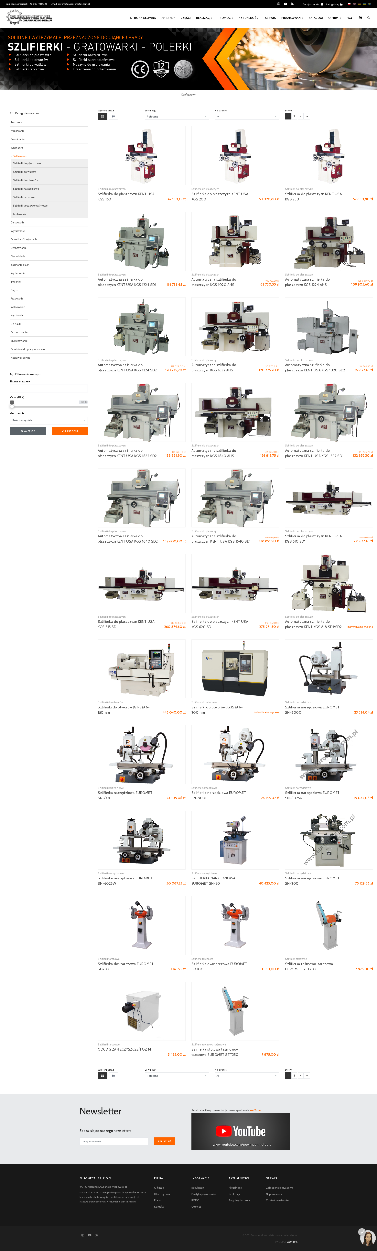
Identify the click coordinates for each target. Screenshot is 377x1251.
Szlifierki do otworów (25, 180)
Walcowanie (18, 307)
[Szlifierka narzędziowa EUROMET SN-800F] (235, 754)
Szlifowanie (20, 156)
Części (186, 18)
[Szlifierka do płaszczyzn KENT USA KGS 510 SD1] (329, 498)
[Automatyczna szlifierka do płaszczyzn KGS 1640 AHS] (235, 412)
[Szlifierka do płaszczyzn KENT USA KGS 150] (141, 155)
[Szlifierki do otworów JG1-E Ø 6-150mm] (141, 669)
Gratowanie (17, 413)
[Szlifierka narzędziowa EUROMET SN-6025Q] (329, 754)
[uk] (363, 4)
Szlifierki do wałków (24, 172)
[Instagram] (278, 4)
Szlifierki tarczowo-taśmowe (30, 205)
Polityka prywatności (203, 1194)
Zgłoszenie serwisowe (279, 1187)
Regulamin (197, 1187)
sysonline (292, 1242)
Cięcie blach (18, 256)
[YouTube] (285, 4)
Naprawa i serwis (20, 357)
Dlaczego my (162, 1194)
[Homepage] (29, 19)
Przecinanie (18, 139)
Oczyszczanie (19, 332)
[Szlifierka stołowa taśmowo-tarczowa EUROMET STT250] (235, 1011)
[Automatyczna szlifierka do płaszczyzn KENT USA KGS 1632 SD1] (329, 412)
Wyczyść (29, 431)
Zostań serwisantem (278, 1200)
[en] (353, 4)
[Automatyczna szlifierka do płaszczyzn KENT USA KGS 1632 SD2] (141, 412)
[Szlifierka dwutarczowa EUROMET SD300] (235, 925)
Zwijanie (16, 281)
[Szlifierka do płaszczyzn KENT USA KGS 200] (235, 155)
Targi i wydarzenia (239, 1200)
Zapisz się (164, 1141)
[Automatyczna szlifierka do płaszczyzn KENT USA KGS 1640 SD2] (141, 498)
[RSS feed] (292, 4)
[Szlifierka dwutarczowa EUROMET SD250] (141, 925)
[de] (358, 4)
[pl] (348, 4)
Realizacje (204, 18)
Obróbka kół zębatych (24, 239)
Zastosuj (71, 431)
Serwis (270, 18)
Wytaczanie (18, 231)
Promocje (225, 18)
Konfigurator (188, 94)
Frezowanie (17, 130)
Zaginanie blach (20, 264)
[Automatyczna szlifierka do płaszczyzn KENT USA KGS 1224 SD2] (141, 327)
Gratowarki (19, 214)
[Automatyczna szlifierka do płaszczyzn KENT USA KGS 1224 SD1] (141, 241)
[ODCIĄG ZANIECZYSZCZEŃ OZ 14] (141, 1011)
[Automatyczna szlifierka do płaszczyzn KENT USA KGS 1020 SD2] (329, 327)
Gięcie (14, 290)
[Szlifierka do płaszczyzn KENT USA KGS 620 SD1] (235, 583)
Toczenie (16, 122)
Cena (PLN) (17, 397)
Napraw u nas (274, 1194)
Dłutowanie (17, 222)
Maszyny (168, 18)
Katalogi (316, 18)
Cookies (196, 1206)
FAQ (349, 18)
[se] (368, 4)
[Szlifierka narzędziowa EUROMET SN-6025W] (141, 840)
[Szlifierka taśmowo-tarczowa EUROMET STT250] (329, 925)
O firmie (334, 18)
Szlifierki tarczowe (24, 197)
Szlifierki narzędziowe (26, 188)
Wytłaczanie (18, 273)
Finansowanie (292, 18)
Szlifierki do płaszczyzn (27, 163)
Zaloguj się (332, 4)
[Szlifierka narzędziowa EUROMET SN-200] (329, 840)
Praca (157, 1200)
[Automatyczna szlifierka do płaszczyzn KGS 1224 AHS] (329, 241)
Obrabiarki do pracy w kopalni (28, 349)
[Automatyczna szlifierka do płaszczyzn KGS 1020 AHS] (235, 241)
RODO (195, 1200)
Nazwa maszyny (20, 381)
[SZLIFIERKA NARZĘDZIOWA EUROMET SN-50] (235, 840)
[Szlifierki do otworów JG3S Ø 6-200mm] (235, 669)
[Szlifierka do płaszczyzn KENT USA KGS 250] (329, 155)
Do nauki (16, 324)
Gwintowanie (19, 248)
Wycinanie (17, 315)
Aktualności (249, 18)
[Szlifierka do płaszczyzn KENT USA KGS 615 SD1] (141, 583)
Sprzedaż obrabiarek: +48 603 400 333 (26, 3)
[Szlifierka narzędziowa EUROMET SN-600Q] (329, 669)
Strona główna (143, 18)
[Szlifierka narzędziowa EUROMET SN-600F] (141, 754)
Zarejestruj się (311, 4)
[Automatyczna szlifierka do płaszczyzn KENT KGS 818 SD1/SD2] (329, 583)
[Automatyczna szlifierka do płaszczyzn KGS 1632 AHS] (235, 327)
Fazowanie (17, 298)
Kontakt (159, 1206)
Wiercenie (17, 147)
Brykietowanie (19, 341)
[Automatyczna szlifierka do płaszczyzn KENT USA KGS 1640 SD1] (235, 498)
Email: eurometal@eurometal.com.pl (70, 3)
